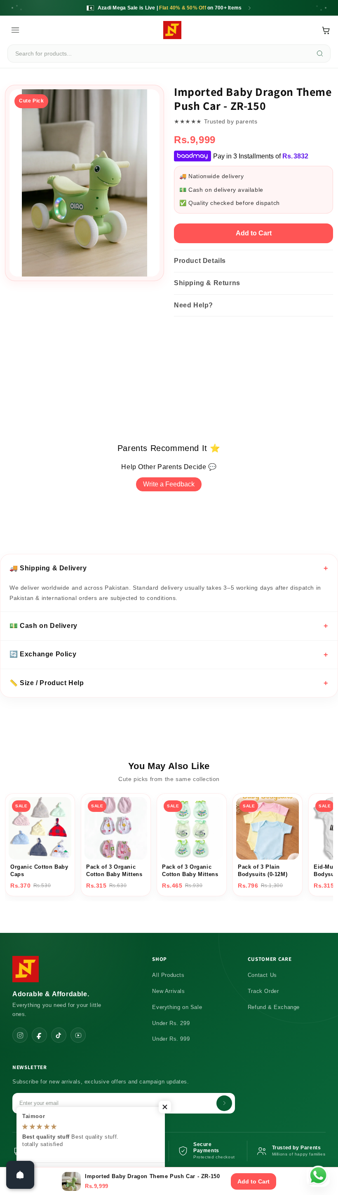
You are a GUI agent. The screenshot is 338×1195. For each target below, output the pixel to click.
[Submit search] (320, 53)
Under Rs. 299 (171, 1023)
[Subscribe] (224, 1103)
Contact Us (262, 975)
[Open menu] (15, 30)
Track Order (263, 991)
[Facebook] (39, 1035)
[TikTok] (58, 1035)
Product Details (200, 260)
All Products (168, 975)
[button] (165, 1107)
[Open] (20, 1175)
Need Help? (193, 305)
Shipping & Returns (207, 282)
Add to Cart (254, 233)
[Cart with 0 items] (326, 30)
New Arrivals (168, 991)
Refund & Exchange (274, 1007)
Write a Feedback (169, 484)
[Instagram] (20, 1035)
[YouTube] (78, 1035)
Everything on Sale (177, 1007)
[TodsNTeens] (172, 30)
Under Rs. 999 (171, 1039)
